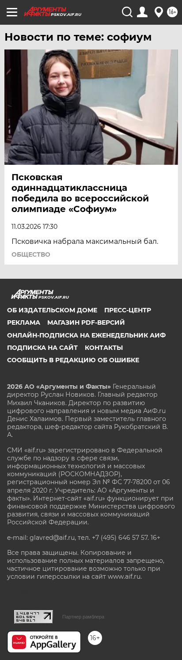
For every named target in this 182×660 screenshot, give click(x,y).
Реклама (23, 322)
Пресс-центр (127, 310)
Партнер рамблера (83, 616)
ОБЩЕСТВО (30, 254)
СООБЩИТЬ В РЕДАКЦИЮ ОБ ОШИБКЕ (73, 360)
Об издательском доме (52, 310)
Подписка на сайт (42, 348)
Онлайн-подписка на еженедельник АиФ (86, 335)
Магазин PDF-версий (86, 322)
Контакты (104, 348)
